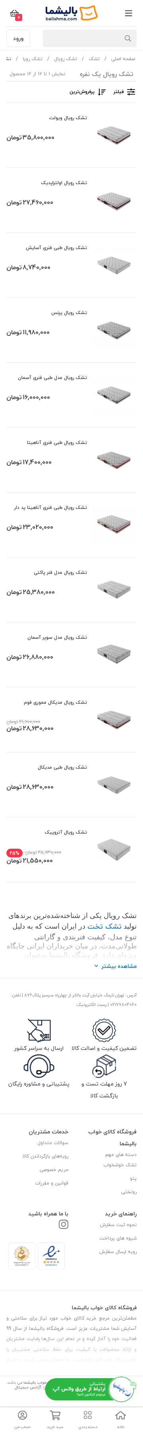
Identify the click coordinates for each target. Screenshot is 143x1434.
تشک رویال (65, 59)
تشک (94, 59)
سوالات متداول (52, 1143)
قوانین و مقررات (51, 1183)
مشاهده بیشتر (119, 966)
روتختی (129, 1192)
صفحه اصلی (123, 59)
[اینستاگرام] (63, 1225)
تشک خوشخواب (120, 1165)
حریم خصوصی (54, 1169)
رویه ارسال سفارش (118, 1251)
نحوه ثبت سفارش (118, 1225)
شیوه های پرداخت (118, 1238)
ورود (18, 38)
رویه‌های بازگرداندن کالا (45, 1156)
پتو (133, 1178)
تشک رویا (33, 59)
